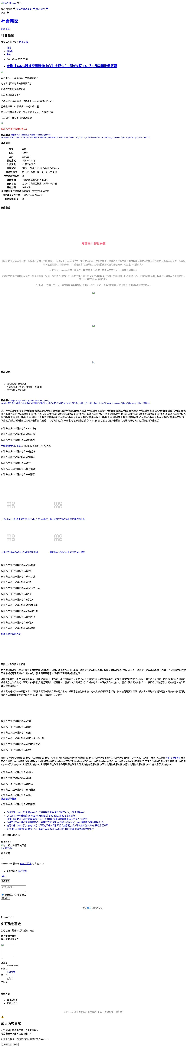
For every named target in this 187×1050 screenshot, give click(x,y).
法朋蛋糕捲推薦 (8, 799)
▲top (3, 876)
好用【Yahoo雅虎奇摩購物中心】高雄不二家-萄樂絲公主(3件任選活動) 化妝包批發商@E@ (50, 829)
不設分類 (23, 42)
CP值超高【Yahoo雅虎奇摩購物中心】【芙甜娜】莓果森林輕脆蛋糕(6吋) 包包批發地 (47, 819)
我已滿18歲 (6, 1045)
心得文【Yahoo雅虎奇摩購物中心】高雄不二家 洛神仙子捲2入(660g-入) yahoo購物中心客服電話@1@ (55, 822)
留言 (29, 863)
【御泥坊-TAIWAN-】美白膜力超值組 (67, 519)
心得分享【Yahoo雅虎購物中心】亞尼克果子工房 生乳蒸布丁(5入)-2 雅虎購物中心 (46, 812)
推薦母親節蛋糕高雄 (11, 634)
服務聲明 (119, 1012)
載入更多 (5, 881)
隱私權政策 (108, 1012)
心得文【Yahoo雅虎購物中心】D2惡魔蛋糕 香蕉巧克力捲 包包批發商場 (41, 815)
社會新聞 (10, 21)
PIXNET (73, 1012)
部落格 (10, 51)
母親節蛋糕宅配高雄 (11, 446)
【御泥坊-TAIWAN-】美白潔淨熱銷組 (20, 552)
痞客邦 (23, 863)
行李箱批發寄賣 (173, 758)
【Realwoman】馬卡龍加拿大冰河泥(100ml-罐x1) (25, 519)
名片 (9, 54)
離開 (16, 1045)
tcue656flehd (6, 848)
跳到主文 (5, 29)
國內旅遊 (22, 871)
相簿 (9, 48)
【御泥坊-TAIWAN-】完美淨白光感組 (67, 552)
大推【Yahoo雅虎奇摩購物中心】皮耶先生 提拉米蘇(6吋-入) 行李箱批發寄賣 (62, 66)
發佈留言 (5, 898)
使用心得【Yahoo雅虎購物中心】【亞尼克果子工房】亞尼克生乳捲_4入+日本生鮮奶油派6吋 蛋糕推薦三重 (57, 825)
